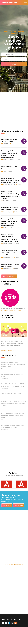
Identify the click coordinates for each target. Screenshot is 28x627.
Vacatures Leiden (9, 3)
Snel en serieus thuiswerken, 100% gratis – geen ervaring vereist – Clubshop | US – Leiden (13, 415)
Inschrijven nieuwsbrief (7, 350)
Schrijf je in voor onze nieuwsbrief (14, 564)
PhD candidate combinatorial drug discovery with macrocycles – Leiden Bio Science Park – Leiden (13, 403)
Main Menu (25, 2)
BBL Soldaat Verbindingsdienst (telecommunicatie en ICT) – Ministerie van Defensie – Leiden (13, 364)
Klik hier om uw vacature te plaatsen (11, 310)
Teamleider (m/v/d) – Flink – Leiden (11, 393)
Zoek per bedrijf (19, 505)
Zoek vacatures (7, 505)
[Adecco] (6, 484)
